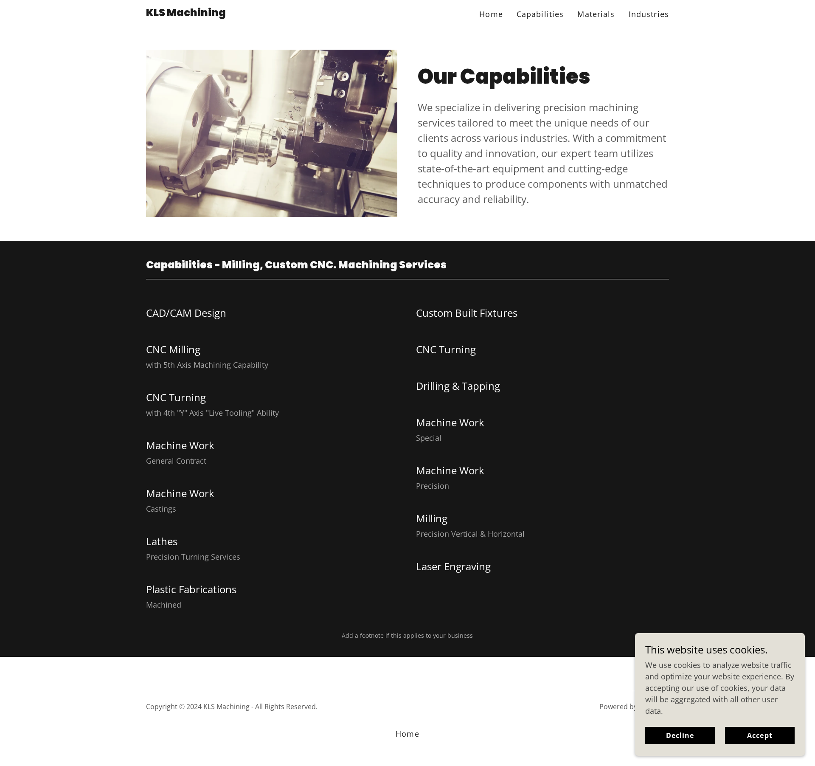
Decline (680, 735)
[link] (186, 13)
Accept (759, 735)
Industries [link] (649, 14)
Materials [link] (596, 14)
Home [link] (491, 14)
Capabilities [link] (540, 14)
